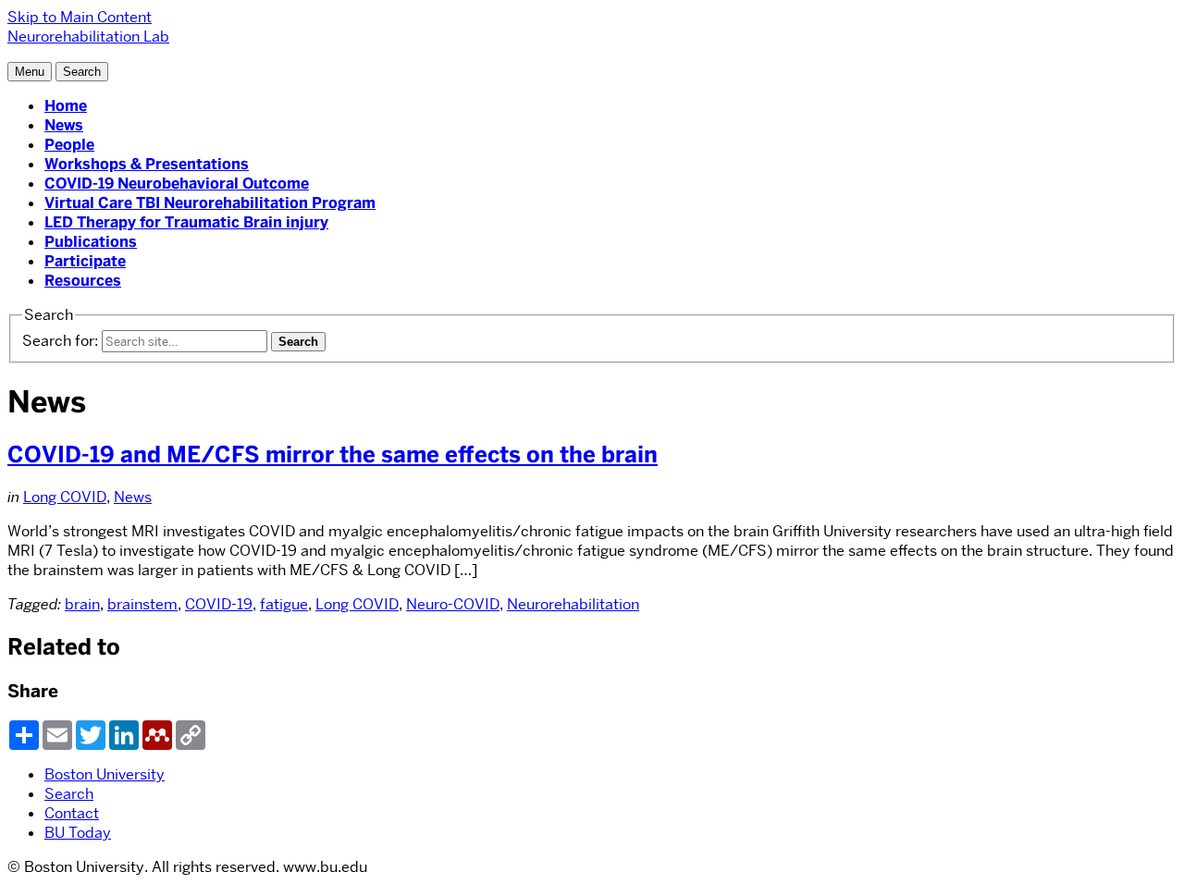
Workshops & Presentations (146, 164)
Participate (85, 261)
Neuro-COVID (453, 604)
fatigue (284, 604)
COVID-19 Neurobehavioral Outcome (176, 183)
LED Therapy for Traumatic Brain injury (186, 222)
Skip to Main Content (79, 17)
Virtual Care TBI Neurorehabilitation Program (210, 203)
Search (68, 794)
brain (82, 604)
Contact (71, 813)
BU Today (77, 832)
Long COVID (64, 497)
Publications (90, 242)
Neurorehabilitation (573, 604)
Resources (82, 280)
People (69, 144)
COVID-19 (219, 604)
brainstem (142, 604)
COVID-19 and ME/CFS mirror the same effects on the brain (332, 454)
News (63, 125)
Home (65, 106)
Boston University (104, 774)
